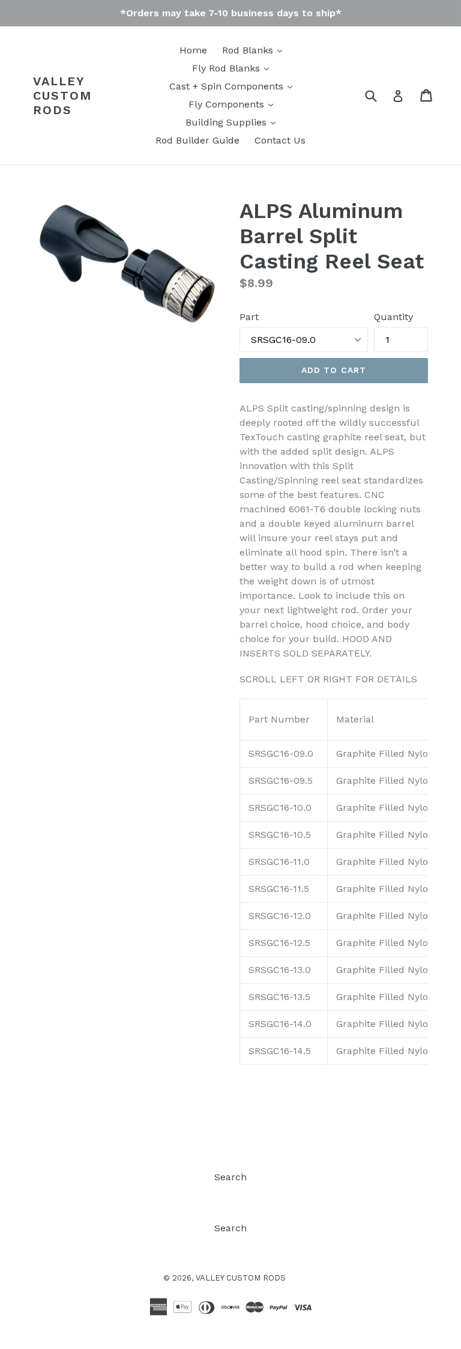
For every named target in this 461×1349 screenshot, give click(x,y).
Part (249, 317)
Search (230, 1177)
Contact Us (280, 140)
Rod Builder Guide (197, 140)
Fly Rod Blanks (227, 68)
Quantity (393, 317)
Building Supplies (227, 122)
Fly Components (227, 104)
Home (193, 50)
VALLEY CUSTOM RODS (62, 95)
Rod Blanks (249, 50)
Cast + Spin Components (227, 86)
